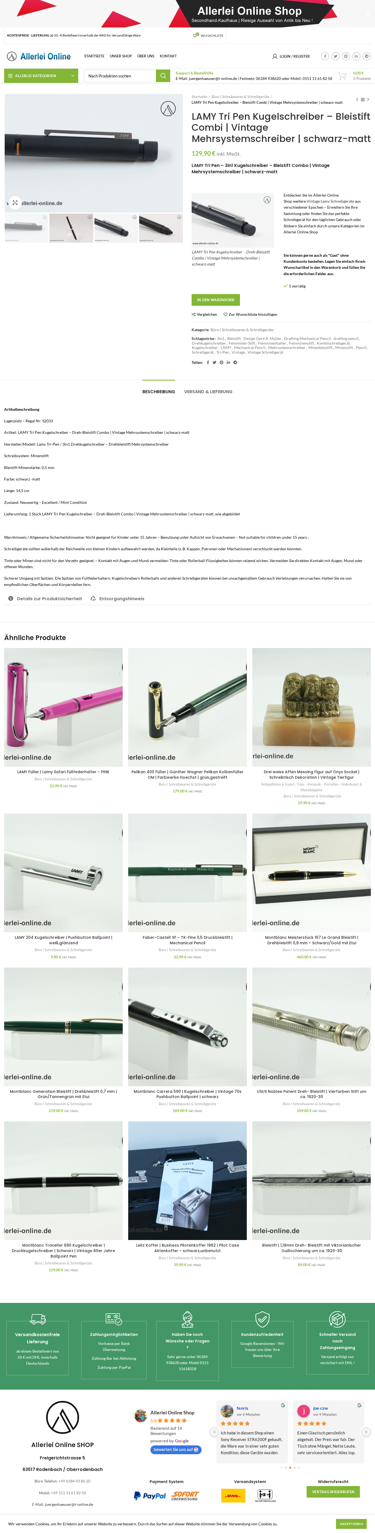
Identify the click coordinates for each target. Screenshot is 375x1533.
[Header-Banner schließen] (368, 13)
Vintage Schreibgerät (265, 352)
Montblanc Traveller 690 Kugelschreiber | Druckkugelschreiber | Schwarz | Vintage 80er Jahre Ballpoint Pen (63, 1250)
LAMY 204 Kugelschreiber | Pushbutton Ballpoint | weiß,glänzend (63, 940)
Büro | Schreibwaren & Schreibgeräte (240, 96)
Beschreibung (158, 392)
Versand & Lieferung (208, 392)
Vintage (238, 352)
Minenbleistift (320, 347)
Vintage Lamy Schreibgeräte (330, 201)
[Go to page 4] (299, 1467)
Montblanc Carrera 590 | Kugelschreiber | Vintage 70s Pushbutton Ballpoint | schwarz (188, 1094)
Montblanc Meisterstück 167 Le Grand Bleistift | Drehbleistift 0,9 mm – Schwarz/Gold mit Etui (311, 940)
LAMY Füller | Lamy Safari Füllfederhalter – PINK (63, 772)
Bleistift (234, 338)
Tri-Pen (222, 352)
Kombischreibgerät (333, 343)
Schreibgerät (203, 352)
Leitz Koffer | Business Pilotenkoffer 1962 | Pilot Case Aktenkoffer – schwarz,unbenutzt (187, 1247)
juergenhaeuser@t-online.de (69, 1504)
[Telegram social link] (367, 56)
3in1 (221, 338)
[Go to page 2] (290, 1468)
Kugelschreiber (205, 347)
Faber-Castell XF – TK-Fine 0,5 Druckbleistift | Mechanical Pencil (188, 940)
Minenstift (344, 347)
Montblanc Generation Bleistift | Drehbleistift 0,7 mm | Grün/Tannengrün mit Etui (63, 1094)
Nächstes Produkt (368, 99)
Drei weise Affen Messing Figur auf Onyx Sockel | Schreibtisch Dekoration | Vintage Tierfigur (311, 774)
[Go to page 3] (295, 1467)
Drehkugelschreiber (209, 343)
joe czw (320, 1408)
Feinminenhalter (272, 343)
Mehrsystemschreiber (287, 347)
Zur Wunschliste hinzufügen (253, 314)
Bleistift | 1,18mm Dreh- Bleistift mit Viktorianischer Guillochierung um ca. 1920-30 (311, 1247)
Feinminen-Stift (242, 343)
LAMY (226, 347)
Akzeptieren (351, 1524)
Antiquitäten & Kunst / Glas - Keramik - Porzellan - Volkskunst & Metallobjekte (311, 787)
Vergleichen (207, 314)
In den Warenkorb (215, 300)
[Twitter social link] (335, 56)
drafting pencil (346, 338)
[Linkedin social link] (356, 56)
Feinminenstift (301, 343)
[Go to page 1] (286, 1467)
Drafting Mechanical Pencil (307, 338)
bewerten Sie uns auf (173, 1449)
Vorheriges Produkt (357, 99)
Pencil (361, 347)
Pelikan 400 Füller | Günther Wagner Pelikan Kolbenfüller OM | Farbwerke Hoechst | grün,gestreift (187, 774)
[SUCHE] (163, 75)
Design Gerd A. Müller (262, 338)
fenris (242, 1408)
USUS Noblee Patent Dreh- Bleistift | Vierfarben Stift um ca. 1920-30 (311, 1094)
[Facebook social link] (325, 56)
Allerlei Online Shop (172, 1412)
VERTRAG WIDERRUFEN (333, 1492)
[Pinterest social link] (346, 56)
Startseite (199, 96)
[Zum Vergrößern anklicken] (15, 203)
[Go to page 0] (281, 1467)
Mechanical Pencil (249, 347)
